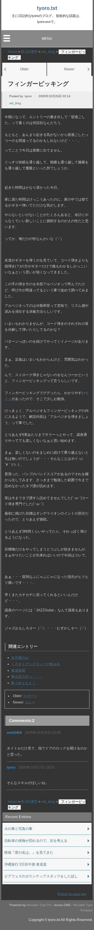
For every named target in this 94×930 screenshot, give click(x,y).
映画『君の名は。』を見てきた (28, 852)
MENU (47, 38)
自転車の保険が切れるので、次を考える (35, 840)
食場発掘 (18, 670)
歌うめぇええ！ (23, 683)
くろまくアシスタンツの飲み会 (35, 664)
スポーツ (30, 696)
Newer (69, 69)
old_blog (15, 103)
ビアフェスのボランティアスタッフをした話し (41, 876)
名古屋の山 (20, 658)
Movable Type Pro (39, 905)
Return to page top (71, 894)
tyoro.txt (47, 8)
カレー (30, 702)
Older (24, 69)
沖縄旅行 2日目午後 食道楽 (25, 864)
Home (12, 802)
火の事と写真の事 (18, 829)
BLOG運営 (29, 802)
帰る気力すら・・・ (27, 676)
